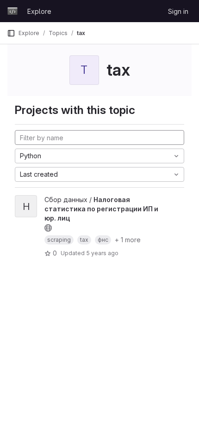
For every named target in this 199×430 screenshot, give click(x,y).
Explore (39, 11)
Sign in (178, 11)
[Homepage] (12, 11)
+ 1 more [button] (128, 240)
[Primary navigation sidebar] (11, 33)
